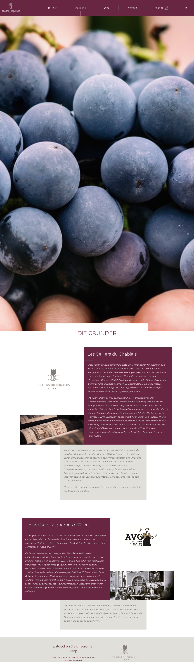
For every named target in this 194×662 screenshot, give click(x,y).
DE (186, 8)
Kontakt (132, 7)
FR (190, 8)
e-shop (159, 7)
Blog (106, 7)
